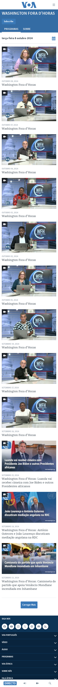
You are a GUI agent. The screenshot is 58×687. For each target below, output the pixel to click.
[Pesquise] (50, 683)
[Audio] (24, 683)
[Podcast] (32, 626)
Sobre (26, 29)
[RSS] (45, 626)
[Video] (37, 683)
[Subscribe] (38, 626)
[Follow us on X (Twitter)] (25, 626)
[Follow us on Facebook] (4, 626)
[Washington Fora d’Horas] (29, 62)
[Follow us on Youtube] (11, 626)
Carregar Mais (29, 605)
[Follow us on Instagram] (18, 626)
